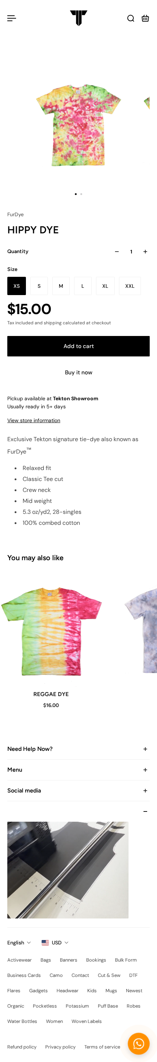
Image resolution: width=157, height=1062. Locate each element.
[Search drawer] (130, 18)
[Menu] (11, 18)
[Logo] (78, 18)
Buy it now (78, 372)
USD (57, 942)
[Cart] (145, 18)
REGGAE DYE (50, 693)
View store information (33, 420)
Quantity (17, 251)
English (15, 942)
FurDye (15, 214)
